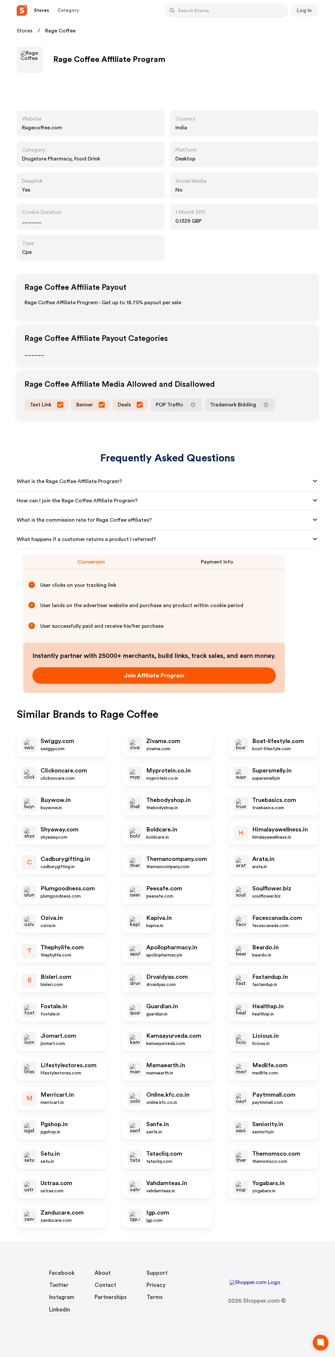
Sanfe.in (157, 1124)
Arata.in (263, 859)
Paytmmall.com (273, 1095)
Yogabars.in (268, 1183)
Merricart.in (57, 1095)
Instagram (61, 1297)
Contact (105, 1285)
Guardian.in (162, 1006)
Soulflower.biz (271, 888)
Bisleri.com (56, 977)
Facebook (62, 1273)
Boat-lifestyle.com (278, 741)
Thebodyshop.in (168, 800)
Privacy (156, 1285)
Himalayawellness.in (280, 829)
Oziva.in (52, 918)
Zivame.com (163, 741)
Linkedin (59, 1309)
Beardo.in (265, 947)
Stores (24, 30)
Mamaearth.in (165, 1065)
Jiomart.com (58, 1036)
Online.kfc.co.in (167, 1095)
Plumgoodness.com (68, 888)
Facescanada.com (277, 918)
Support (157, 1273)
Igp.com (157, 1213)
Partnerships (111, 1297)
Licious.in (265, 1036)
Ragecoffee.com (42, 127)
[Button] (172, 10)
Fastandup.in (270, 977)
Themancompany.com (176, 859)
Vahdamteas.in (166, 1183)
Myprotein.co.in (168, 770)
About (103, 1273)
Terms (155, 1297)
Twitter (59, 1285)
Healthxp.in (268, 1006)
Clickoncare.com (64, 770)
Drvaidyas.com (167, 977)
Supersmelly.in (271, 770)
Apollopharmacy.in (171, 947)
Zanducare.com (62, 1213)
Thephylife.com (62, 947)
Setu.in (50, 1154)
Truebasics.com (274, 800)
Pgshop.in (54, 1124)
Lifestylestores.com (69, 1065)
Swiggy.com (57, 741)
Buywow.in (56, 800)
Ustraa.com (56, 1183)
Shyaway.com (60, 829)
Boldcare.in (161, 829)
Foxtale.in (54, 1006)
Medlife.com (270, 1065)
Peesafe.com (164, 888)
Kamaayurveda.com (173, 1036)
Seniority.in (267, 1124)
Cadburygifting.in (65, 859)
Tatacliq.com (164, 1154)
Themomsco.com (276, 1154)
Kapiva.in (159, 918)
